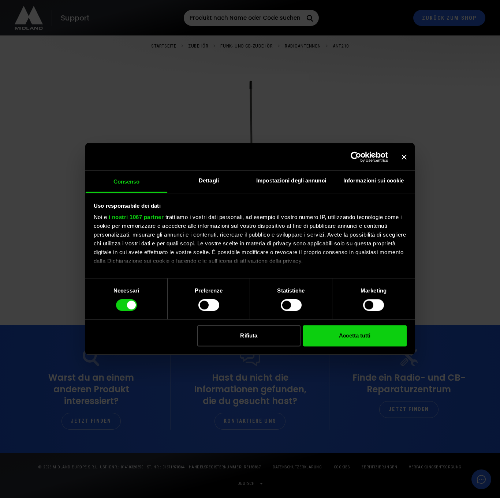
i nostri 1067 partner (136, 217)
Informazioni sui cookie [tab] (373, 180)
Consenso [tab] (126, 181)
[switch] (208, 305)
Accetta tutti (354, 335)
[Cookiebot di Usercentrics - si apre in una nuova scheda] (356, 156)
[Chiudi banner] (404, 156)
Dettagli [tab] (209, 180)
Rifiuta (248, 335)
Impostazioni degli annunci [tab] (291, 180)
